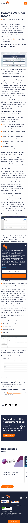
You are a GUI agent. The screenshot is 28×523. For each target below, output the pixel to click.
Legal (20, 513)
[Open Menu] (25, 3)
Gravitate (11, 516)
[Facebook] (23, 498)
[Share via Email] (16, 405)
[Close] (25, 245)
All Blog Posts (7, 487)
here (14, 39)
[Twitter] (21, 498)
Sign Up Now (9, 435)
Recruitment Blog (10, 10)
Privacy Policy (10, 514)
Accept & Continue (14, 276)
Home (2, 10)
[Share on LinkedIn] (10, 405)
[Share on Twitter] (13, 405)
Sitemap (3, 514)
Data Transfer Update (6, 511)
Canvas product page (14, 393)
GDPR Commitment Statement (9, 513)
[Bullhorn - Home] (5, 497)
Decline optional (14, 271)
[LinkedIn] (26, 498)
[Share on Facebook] (6, 405)
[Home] (5, 4)
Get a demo (14, 521)
